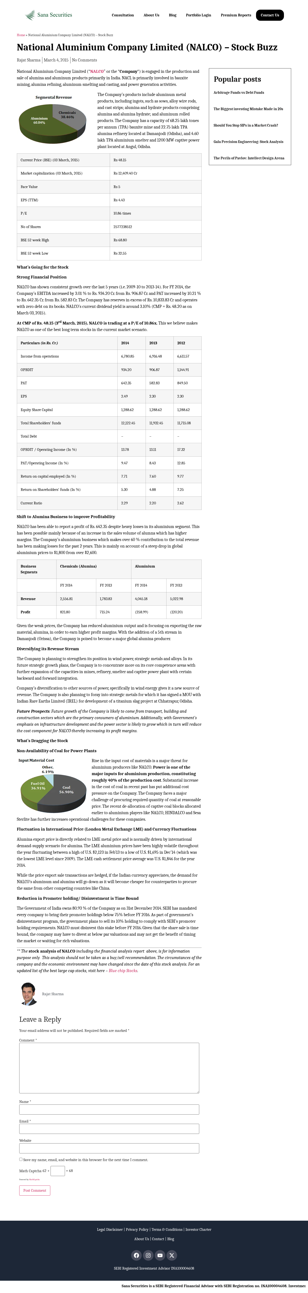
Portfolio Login (198, 15)
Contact (158, 1239)
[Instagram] (148, 1255)
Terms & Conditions (167, 1229)
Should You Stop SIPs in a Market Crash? (246, 125)
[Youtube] (160, 1255)
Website (25, 1141)
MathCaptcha (34, 1179)
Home (21, 35)
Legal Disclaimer (110, 1229)
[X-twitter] (172, 1255)
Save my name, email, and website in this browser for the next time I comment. (85, 1160)
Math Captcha (30, 1171)
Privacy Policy (137, 1229)
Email (25, 1121)
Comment (28, 1040)
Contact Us (270, 15)
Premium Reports (236, 15)
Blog (172, 15)
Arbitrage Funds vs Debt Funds (239, 92)
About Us (151, 15)
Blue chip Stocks (123, 970)
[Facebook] (136, 1255)
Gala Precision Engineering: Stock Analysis (248, 142)
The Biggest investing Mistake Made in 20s (248, 109)
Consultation (123, 15)
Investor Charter (198, 1229)
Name (25, 1102)
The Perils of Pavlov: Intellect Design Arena (249, 158)
